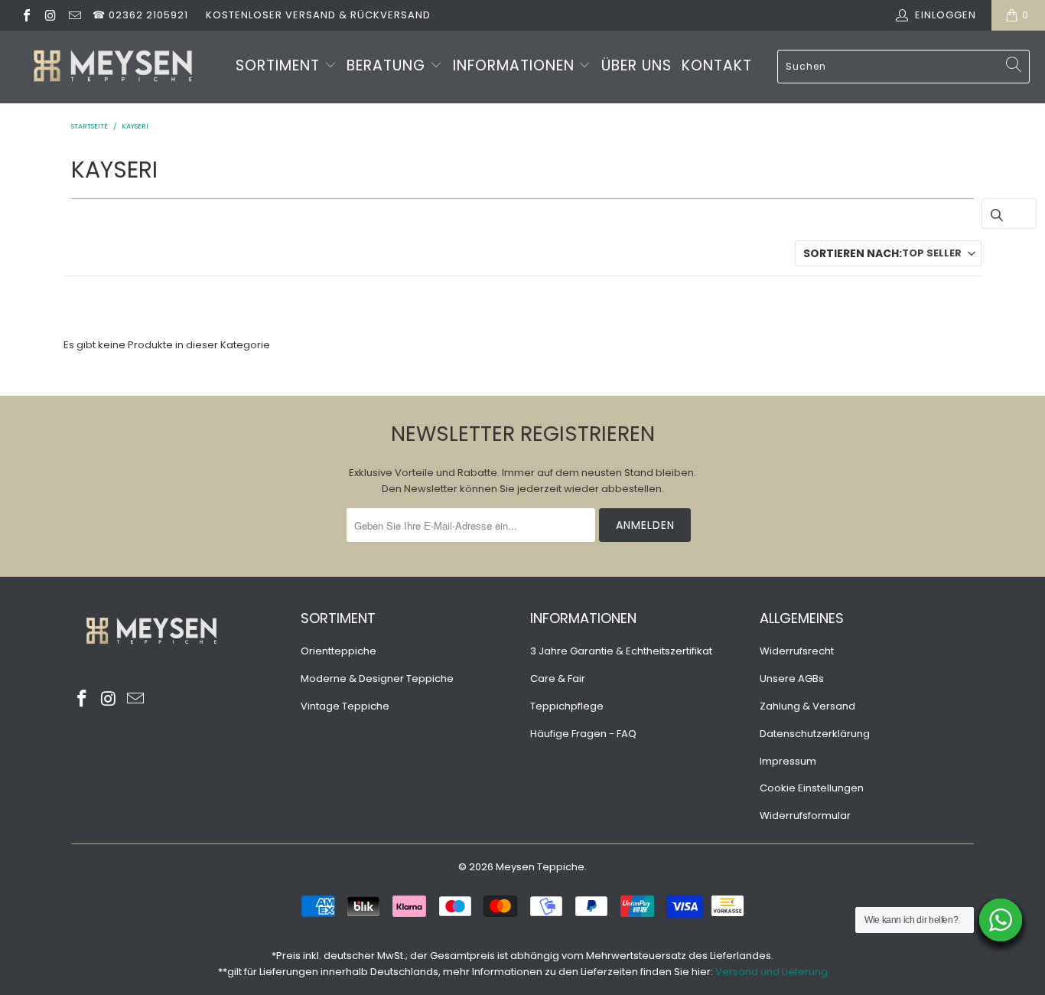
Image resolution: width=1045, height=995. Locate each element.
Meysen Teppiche (540, 867)
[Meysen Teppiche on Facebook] (26, 15)
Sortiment (280, 65)
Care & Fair (557, 678)
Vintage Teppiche (345, 706)
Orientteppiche (338, 651)
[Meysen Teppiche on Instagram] (50, 15)
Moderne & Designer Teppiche (377, 678)
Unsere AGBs (792, 678)
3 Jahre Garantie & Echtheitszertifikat (621, 651)
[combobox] (903, 66)
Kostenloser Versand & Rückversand (318, 15)
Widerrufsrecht (797, 651)
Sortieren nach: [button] (882, 253)
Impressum (788, 761)
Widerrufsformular (805, 815)
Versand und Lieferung (771, 971)
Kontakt (717, 65)
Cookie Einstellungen (812, 788)
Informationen (516, 65)
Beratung (388, 65)
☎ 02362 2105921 (140, 15)
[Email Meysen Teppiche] (74, 15)
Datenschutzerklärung (815, 733)
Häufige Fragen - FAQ (583, 733)
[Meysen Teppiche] (112, 67)
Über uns (636, 65)
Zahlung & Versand (807, 706)
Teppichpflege (567, 706)
